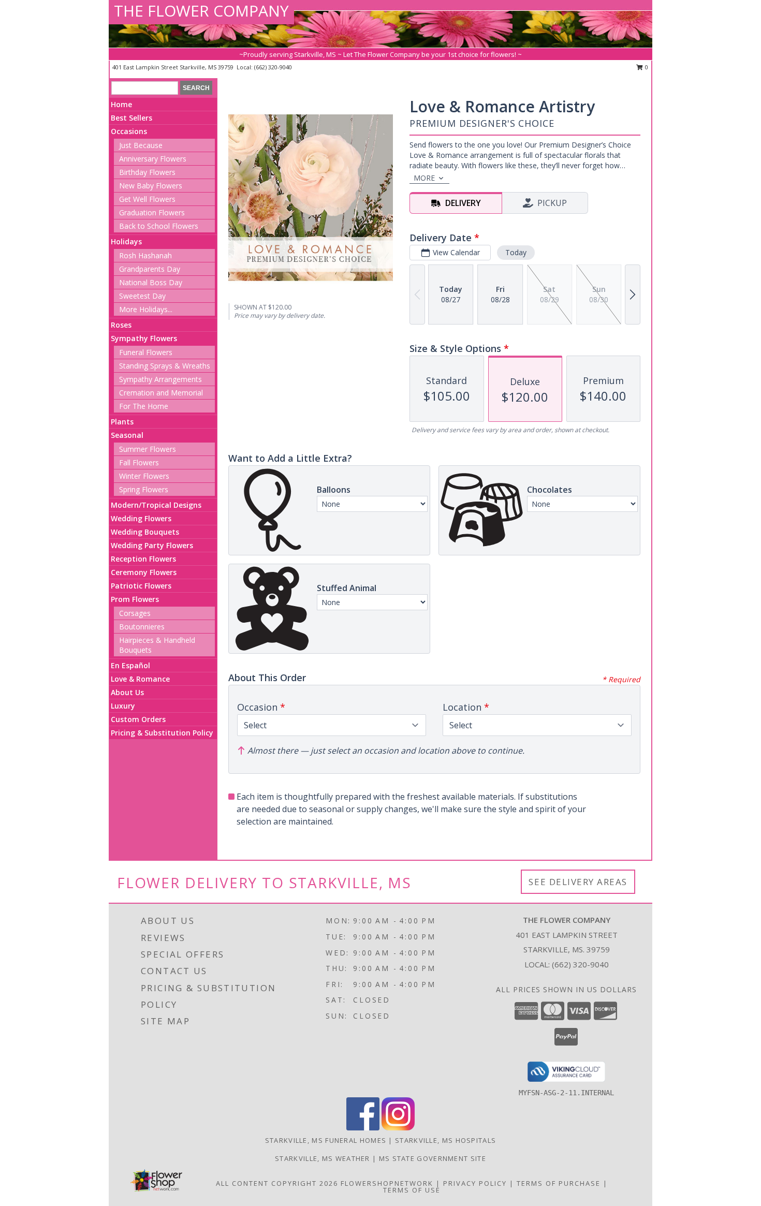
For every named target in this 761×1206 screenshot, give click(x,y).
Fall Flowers (139, 462)
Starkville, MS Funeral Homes (325, 1140)
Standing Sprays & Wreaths (164, 366)
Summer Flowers (147, 449)
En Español (130, 665)
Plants (122, 421)
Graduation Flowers (152, 212)
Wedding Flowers (141, 518)
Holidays (126, 241)
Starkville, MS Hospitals (445, 1140)
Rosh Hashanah (145, 255)
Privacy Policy (475, 1183)
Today (515, 252)
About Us (127, 692)
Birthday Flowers (147, 172)
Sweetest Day (142, 296)
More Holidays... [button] (145, 309)
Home (121, 104)
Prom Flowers (135, 599)
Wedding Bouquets (145, 532)
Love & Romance (140, 679)
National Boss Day (150, 282)
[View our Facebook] (362, 1128)
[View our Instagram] (398, 1128)
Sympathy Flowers (144, 338)
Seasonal (127, 435)
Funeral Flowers (145, 352)
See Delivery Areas (578, 882)
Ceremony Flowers (144, 572)
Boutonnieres (142, 626)
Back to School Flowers (158, 226)
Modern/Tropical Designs (156, 505)
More (424, 178)
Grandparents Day (149, 269)
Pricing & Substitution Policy (162, 733)
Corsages (135, 613)
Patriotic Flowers (141, 586)
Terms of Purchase (559, 1183)
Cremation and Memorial (161, 393)
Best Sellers (131, 118)
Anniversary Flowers (152, 159)
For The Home (143, 406)
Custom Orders (138, 719)
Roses (121, 325)
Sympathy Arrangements (160, 379)
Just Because (141, 145)
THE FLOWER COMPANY (201, 10)
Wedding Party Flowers (152, 545)
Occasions (129, 131)
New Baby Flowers (150, 185)
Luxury (123, 706)
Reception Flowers (143, 559)
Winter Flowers (144, 476)
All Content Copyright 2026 (277, 1183)
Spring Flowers (143, 489)
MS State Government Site (432, 1158)
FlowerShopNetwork (387, 1183)
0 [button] (646, 67)
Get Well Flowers (147, 199)
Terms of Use (412, 1190)
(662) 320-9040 (273, 67)
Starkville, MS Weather (322, 1158)
